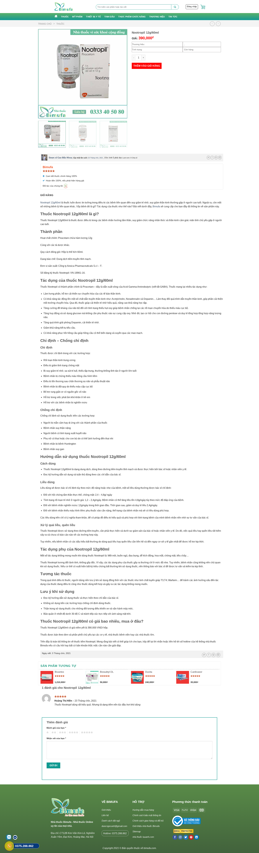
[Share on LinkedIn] (220, 157)
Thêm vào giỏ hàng (146, 66)
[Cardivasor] (182, 677)
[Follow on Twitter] (185, 837)
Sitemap (136, 831)
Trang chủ (45, 24)
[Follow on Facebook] (175, 837)
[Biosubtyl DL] (92, 677)
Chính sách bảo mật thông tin (146, 815)
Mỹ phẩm (77, 16)
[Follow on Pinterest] (191, 837)
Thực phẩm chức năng (132, 16)
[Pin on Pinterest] (216, 157)
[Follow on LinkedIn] (196, 837)
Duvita (148, 672)
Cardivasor (196, 672)
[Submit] (175, 7)
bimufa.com (150, 848)
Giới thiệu (106, 810)
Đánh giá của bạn (56, 728)
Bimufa (156, 206)
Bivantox (59, 672)
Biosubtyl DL (107, 672)
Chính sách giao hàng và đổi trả (147, 820)
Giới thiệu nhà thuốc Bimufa (145, 826)
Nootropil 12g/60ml (50, 202)
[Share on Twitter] (208, 157)
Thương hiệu (157, 16)
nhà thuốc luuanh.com (143, 837)
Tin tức (172, 16)
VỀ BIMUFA (110, 801)
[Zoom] (42, 115)
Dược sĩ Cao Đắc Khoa (60, 157)
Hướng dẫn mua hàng (143, 810)
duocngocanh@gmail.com (114, 826)
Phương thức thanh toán (189, 801)
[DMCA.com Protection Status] (183, 831)
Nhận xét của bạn (56, 738)
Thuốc (65, 16)
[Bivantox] (46, 677)
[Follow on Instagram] (180, 837)
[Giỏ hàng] (202, 7)
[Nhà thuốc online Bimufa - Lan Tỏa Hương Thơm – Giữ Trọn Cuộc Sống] (64, 7)
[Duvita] (137, 677)
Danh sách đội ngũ (111, 820)
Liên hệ (105, 815)
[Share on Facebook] (212, 157)
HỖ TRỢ (138, 801)
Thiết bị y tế (93, 16)
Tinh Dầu (109, 16)
